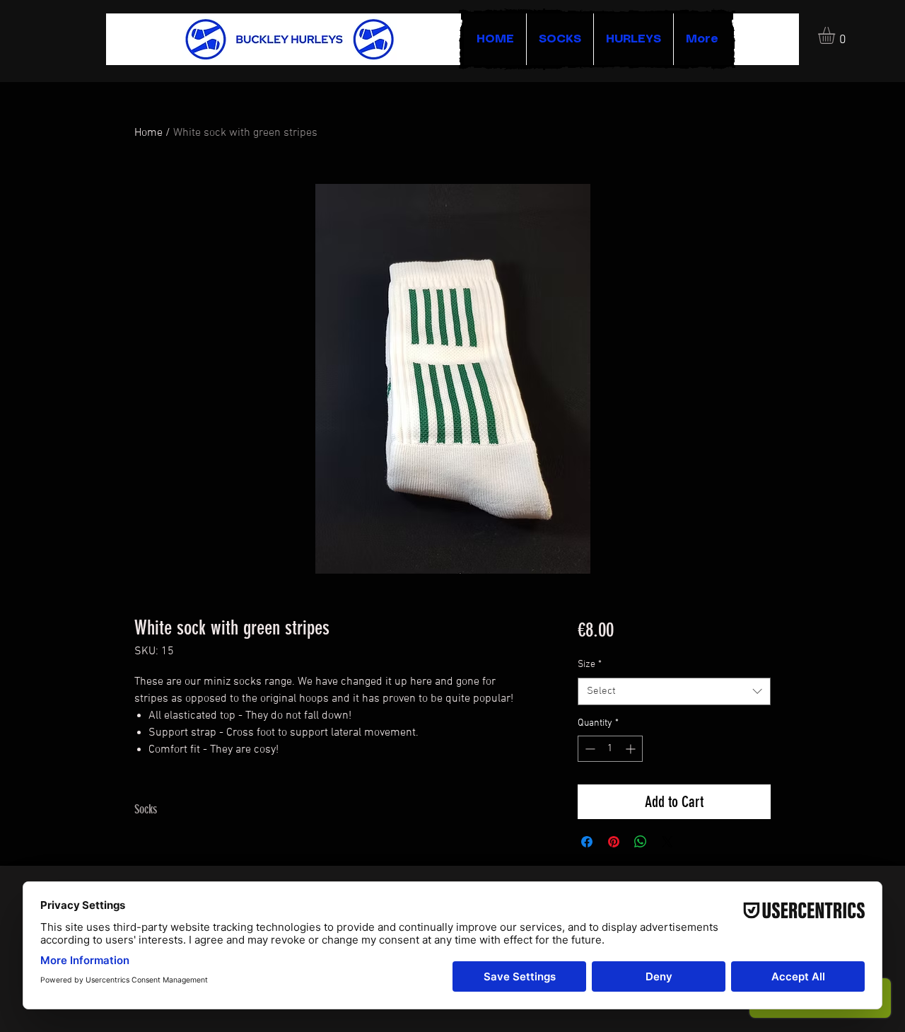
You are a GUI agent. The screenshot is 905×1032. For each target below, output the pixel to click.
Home (148, 133)
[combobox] (674, 691)
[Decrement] (588, 748)
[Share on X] (667, 841)
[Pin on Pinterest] (613, 841)
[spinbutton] (610, 748)
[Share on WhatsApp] (640, 841)
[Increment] (632, 748)
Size (590, 665)
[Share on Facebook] (586, 841)
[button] (836, 35)
